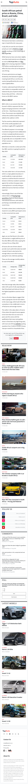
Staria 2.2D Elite (7, 649)
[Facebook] (4, 734)
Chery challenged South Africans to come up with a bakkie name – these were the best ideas (13, 368)
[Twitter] (6, 20)
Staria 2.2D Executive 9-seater (12, 697)
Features (4, 8)
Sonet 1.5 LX (6, 673)
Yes (4, 589)
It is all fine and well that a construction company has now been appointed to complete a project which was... (13, 569)
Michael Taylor (18, 8)
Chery (3, 622)
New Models (5, 418)
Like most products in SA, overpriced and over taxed (13, 553)
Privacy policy (6, 748)
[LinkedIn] (8, 20)
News (3, 364)
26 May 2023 (11, 8)
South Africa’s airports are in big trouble (13, 448)
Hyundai (4, 647)
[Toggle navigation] (1, 2)
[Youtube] (9, 734)
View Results (14, 597)
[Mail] (14, 20)
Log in (11, 338)
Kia (3, 671)
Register (16, 338)
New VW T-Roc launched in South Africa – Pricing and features (13, 500)
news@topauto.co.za (7, 743)
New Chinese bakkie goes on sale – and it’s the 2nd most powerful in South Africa (14, 421)
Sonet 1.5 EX (6, 721)
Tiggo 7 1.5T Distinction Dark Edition (11, 624)
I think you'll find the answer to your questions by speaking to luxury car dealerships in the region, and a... (13, 538)
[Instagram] (12, 734)
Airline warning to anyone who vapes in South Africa (12, 394)
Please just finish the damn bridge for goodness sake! (14, 546)
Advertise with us (7, 745)
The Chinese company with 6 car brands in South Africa (13, 474)
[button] (26, 2)
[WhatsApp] (15, 734)
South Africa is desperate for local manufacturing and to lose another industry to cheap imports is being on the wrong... (13, 560)
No (4, 591)
